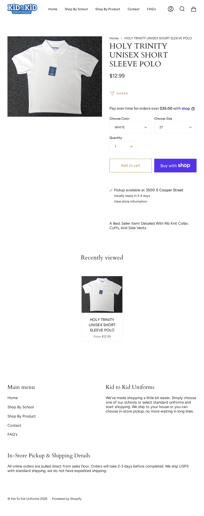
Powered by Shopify (67, 499)
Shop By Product (21, 416)
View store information (130, 201)
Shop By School (20, 407)
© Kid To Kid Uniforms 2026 (27, 499)
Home (113, 38)
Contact (14, 425)
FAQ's (12, 434)
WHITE (120, 127)
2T (161, 127)
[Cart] (193, 9)
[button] (76, 9)
